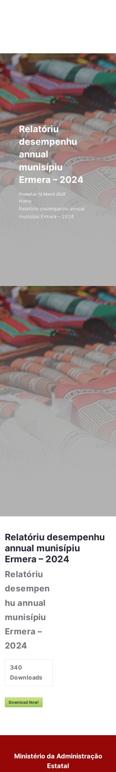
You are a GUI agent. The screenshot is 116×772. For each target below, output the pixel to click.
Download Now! (24, 702)
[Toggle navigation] (99, 7)
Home (25, 201)
